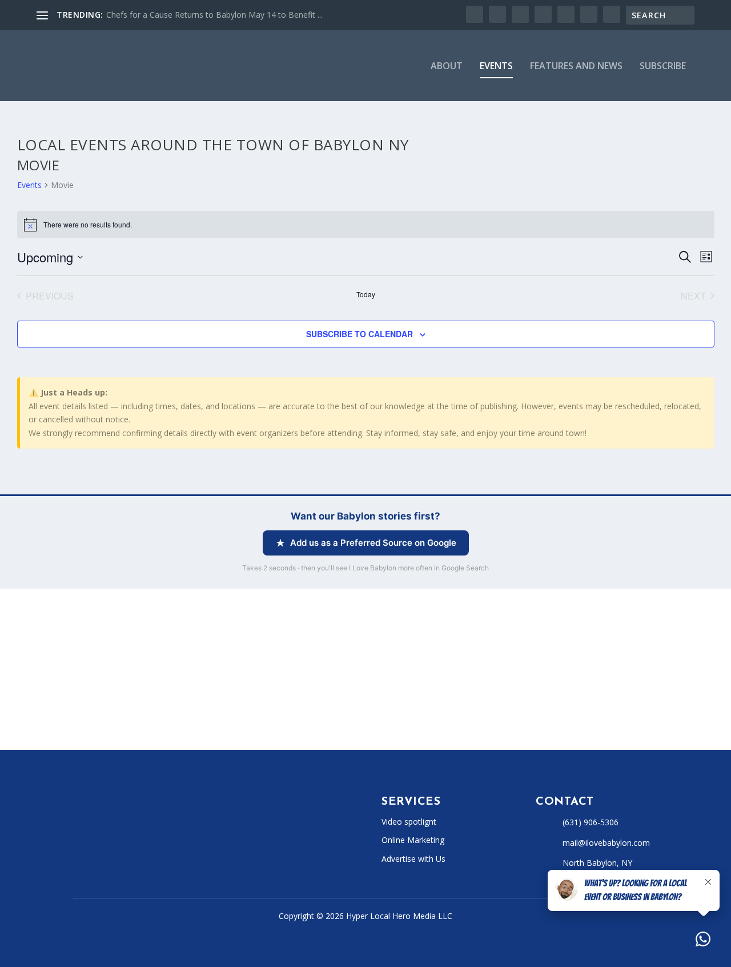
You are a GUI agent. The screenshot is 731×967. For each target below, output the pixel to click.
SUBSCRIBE (663, 66)
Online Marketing (412, 839)
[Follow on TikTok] (146, 849)
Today (365, 294)
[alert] (365, 224)
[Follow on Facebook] (78, 849)
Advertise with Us (413, 858)
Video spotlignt (408, 821)
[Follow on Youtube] (169, 849)
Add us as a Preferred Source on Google (373, 542)
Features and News (576, 66)
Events (496, 66)
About (447, 66)
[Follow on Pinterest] (192, 849)
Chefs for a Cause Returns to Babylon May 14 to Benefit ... (214, 14)
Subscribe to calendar (359, 333)
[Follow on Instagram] (123, 849)
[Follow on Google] (215, 849)
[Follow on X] (100, 849)
